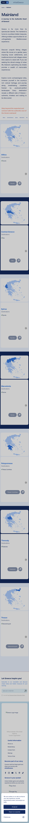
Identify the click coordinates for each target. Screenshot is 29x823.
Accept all (14, 807)
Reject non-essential (14, 812)
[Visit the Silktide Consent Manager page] (23, 817)
